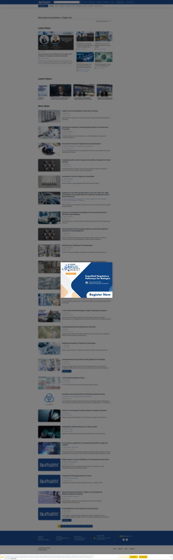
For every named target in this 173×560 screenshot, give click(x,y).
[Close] (170, 556)
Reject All (133, 556)
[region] (86, 557)
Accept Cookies (143, 556)
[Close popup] (111, 264)
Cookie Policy (13, 558)
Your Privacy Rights (123, 556)
